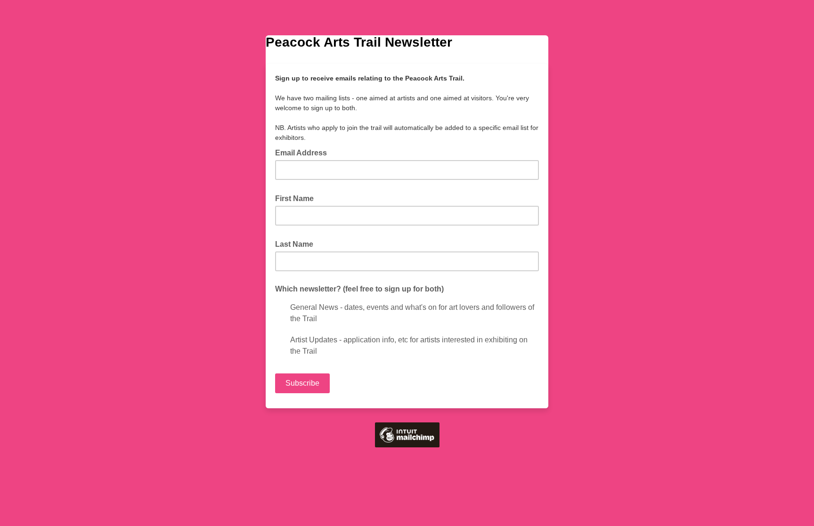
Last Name (297, 243)
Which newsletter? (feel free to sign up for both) (359, 289)
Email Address (304, 152)
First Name (297, 198)
